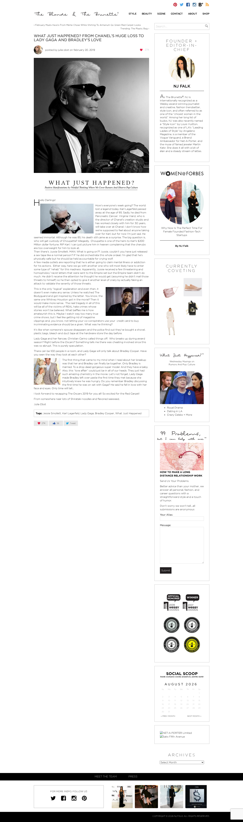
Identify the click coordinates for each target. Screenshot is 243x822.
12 (181, 700)
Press (133, 776)
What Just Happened (128, 413)
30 (163, 711)
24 (169, 708)
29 (199, 708)
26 (181, 708)
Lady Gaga (87, 413)
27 (188, 708)
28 (193, 708)
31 (169, 711)
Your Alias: (166, 514)
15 (199, 700)
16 (163, 704)
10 (169, 700)
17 (169, 704)
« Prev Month (168, 716)
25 (175, 708)
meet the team (106, 776)
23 (163, 708)
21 (193, 704)
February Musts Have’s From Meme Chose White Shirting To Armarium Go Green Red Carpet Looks (88, 25)
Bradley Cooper (104, 413)
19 (181, 704)
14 (193, 700)
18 (175, 704)
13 (188, 700)
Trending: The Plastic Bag (134, 28)
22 (199, 704)
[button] (132, 14)
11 (175, 700)
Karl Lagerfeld (70, 413)
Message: (165, 525)
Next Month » (194, 716)
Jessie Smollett (52, 413)
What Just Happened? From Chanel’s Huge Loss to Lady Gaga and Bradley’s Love (89, 38)
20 (187, 704)
